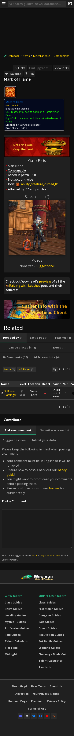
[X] (27, 716)
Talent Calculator (17, 641)
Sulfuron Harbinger (10, 393)
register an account (51, 555)
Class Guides (13, 602)
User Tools (38, 686)
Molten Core (34, 393)
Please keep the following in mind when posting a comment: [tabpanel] (37, 504)
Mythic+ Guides (15, 622)
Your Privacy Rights (45, 694)
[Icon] (10, 92)
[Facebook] (40, 716)
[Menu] (4, 4)
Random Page (17, 701)
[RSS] (54, 716)
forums (54, 488)
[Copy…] (55, 369)
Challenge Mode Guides (54, 654)
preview (45, 281)
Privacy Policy (56, 701)
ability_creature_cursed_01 (39, 184)
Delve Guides (13, 609)
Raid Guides (13, 635)
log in (35, 555)
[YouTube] (47, 716)
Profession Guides (17, 628)
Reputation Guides (51, 635)
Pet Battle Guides (51, 641)
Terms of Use (37, 708)
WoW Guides (13, 596)
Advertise (22, 694)
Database (14, 56)
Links (21, 68)
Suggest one (45, 266)
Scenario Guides (49, 647)
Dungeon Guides (50, 615)
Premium (37, 701)
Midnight (11, 654)
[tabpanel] (37, 388)
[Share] (70, 4)
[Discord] (20, 716)
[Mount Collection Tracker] (37, 309)
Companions (61, 56)
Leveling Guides (15, 615)
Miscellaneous (41, 56)
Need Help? (19, 686)
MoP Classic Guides (52, 596)
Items (26, 56)
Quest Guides (48, 628)
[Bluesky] (34, 716)
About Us (56, 686)
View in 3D (62, 68)
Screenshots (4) (37, 196)
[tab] (13, 337)
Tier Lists (11, 647)
